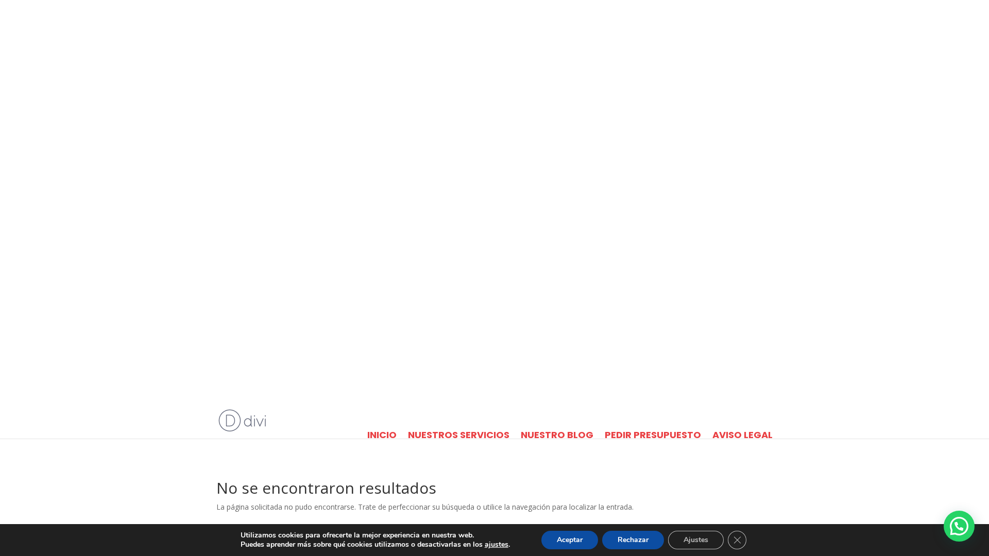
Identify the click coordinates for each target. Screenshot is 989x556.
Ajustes (696, 540)
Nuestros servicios (458, 435)
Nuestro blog (557, 435)
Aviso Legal (742, 435)
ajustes (496, 544)
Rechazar (633, 540)
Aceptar (570, 540)
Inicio (382, 435)
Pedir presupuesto (653, 435)
